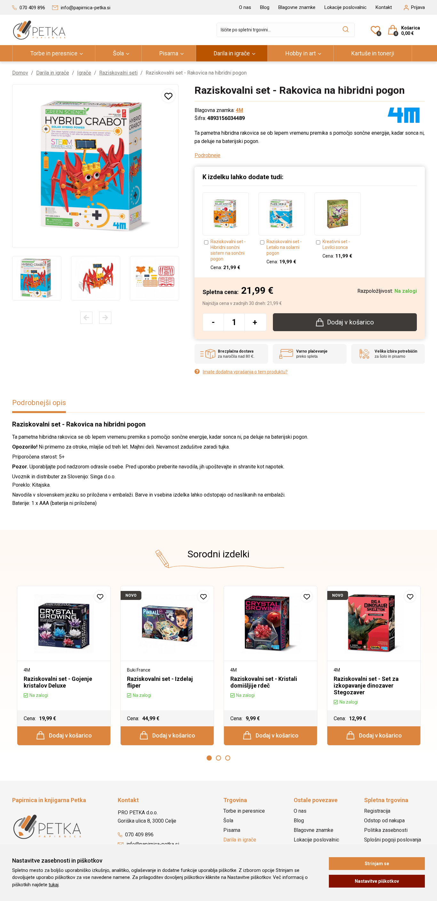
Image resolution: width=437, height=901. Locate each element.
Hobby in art (300, 53)
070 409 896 (139, 835)
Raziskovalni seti (118, 73)
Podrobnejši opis (39, 403)
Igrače (84, 73)
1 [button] (209, 758)
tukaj (54, 885)
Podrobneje (207, 155)
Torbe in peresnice (53, 53)
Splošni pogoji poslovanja (392, 840)
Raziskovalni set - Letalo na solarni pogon (284, 247)
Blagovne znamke (296, 7)
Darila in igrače (232, 53)
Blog (264, 7)
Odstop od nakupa (384, 820)
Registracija (377, 811)
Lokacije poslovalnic (345, 7)
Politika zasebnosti (386, 830)
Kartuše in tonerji (372, 53)
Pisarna (168, 53)
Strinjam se (377, 863)
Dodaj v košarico (70, 735)
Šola (118, 53)
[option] (36, 278)
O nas (245, 7)
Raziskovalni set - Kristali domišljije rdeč (263, 682)
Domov (20, 73)
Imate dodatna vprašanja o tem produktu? (245, 371)
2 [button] (218, 758)
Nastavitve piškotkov (377, 881)
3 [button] (227, 758)
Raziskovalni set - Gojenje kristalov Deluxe (58, 682)
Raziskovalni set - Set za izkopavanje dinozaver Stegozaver (366, 685)
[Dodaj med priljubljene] (168, 95)
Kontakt (384, 7)
